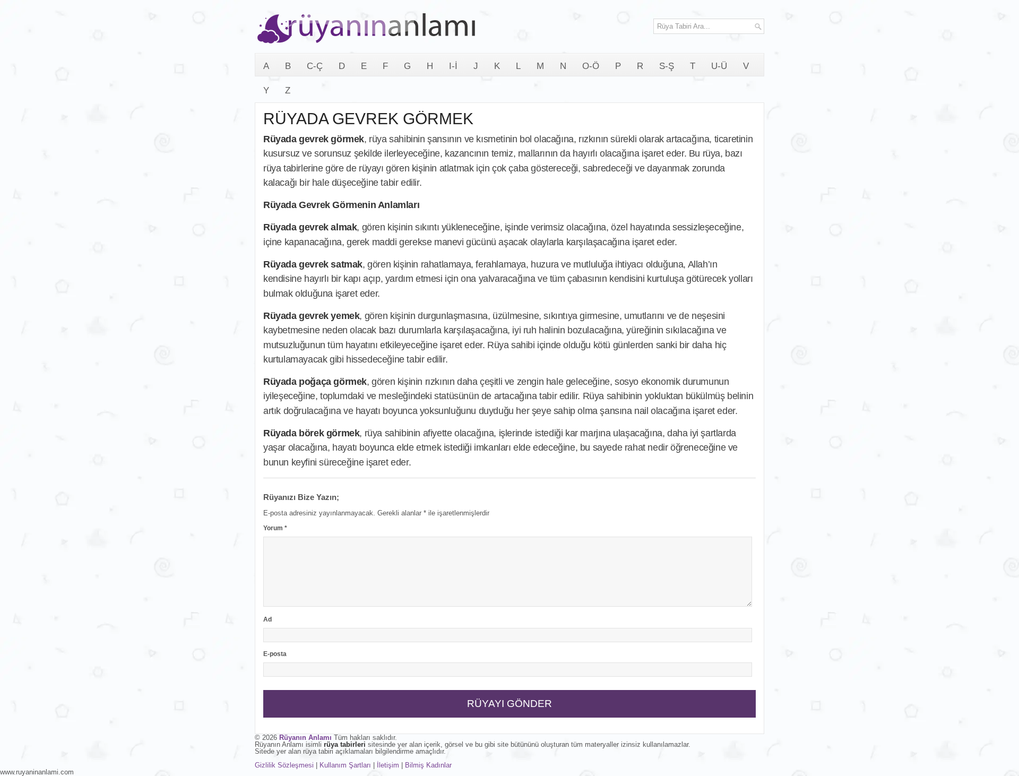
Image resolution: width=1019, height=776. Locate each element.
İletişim (388, 765)
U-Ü (719, 66)
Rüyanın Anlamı (305, 737)
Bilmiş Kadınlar (428, 765)
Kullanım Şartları (345, 765)
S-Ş (666, 66)
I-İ (453, 66)
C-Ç (315, 66)
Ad (267, 619)
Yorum (275, 528)
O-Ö (590, 66)
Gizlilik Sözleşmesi (284, 765)
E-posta (275, 654)
